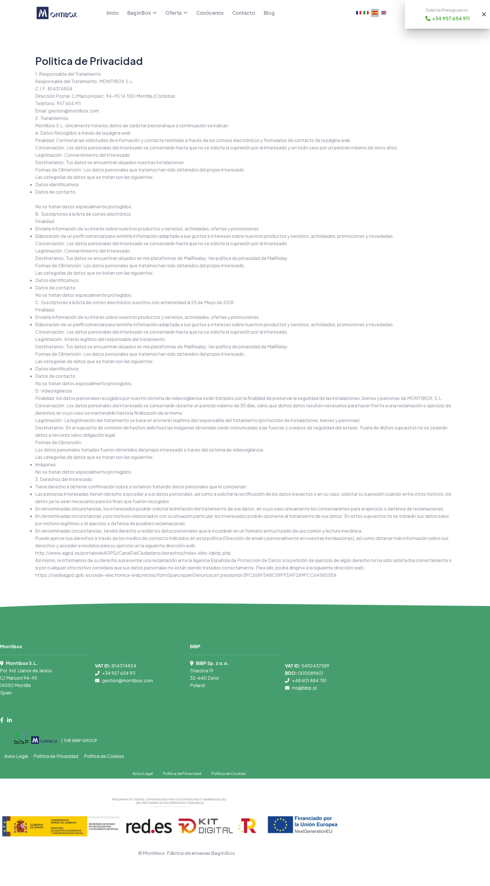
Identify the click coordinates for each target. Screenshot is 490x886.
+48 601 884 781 (309, 680)
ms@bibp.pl (304, 688)
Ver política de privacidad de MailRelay (247, 258)
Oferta (173, 13)
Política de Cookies (104, 756)
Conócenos (210, 13)
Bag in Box (139, 13)
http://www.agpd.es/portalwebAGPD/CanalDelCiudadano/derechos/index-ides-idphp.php (133, 553)
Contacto (243, 13)
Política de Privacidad (55, 756)
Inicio (113, 13)
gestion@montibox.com (73, 111)
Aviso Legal (16, 756)
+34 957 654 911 (119, 673)
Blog (269, 13)
